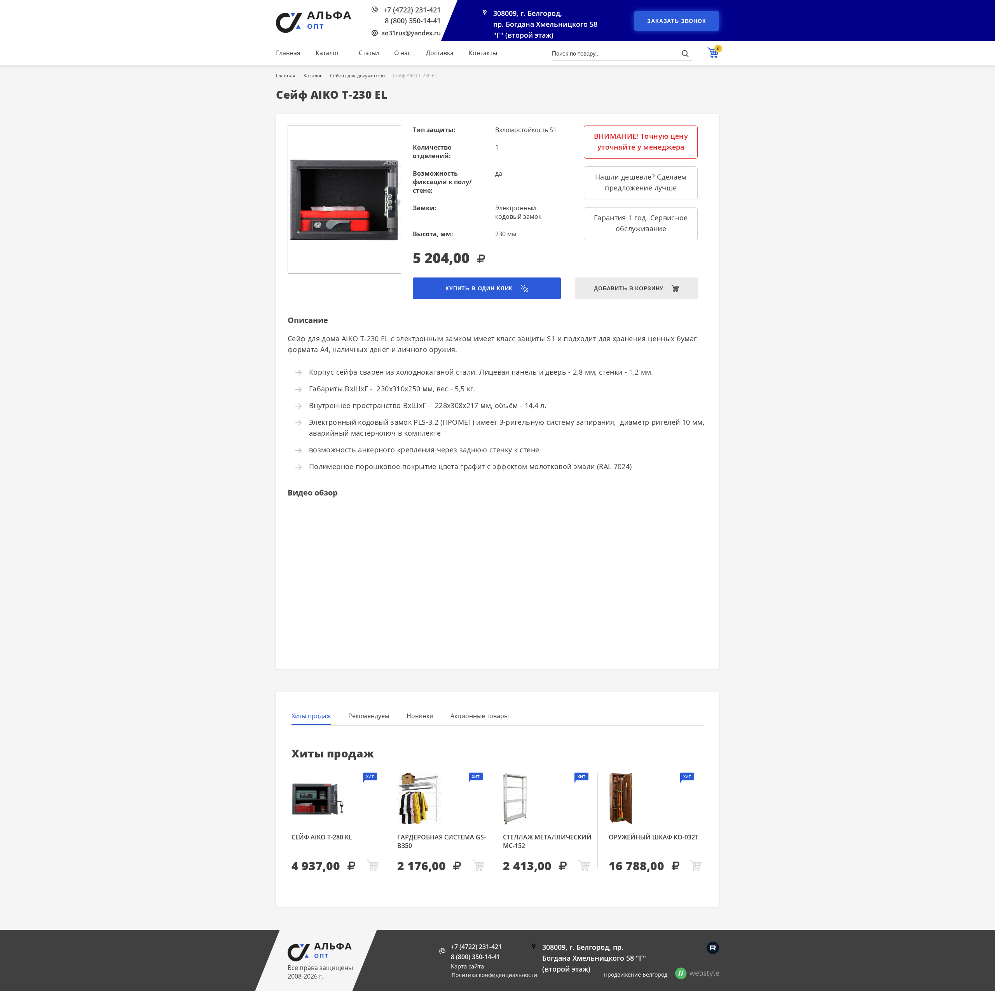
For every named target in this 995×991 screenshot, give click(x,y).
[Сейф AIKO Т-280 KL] (336, 799)
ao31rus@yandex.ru (411, 33)
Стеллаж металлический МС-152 (547, 841)
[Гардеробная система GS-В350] (441, 799)
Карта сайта (467, 966)
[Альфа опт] (320, 959)
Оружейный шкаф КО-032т (653, 837)
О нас (402, 53)
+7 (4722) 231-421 (412, 9)
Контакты (483, 53)
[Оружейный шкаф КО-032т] (656, 799)
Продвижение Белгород (635, 974)
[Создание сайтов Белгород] (697, 974)
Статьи (369, 53)
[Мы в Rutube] (713, 948)
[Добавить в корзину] (373, 866)
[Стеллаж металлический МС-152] (547, 799)
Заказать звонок (676, 21)
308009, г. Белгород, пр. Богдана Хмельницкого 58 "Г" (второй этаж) (545, 24)
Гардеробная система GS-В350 (441, 841)
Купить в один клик (479, 288)
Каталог (327, 53)
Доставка (440, 53)
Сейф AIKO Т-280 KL (322, 837)
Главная (288, 53)
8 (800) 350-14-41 (413, 20)
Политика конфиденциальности (494, 975)
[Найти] (685, 53)
